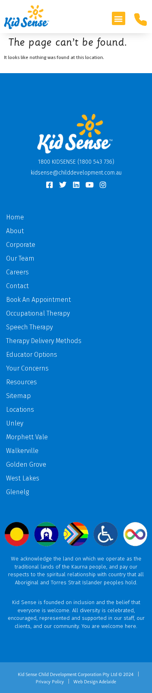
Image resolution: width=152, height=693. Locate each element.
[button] (118, 18)
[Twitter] (62, 184)
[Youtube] (89, 184)
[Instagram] (103, 184)
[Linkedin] (76, 184)
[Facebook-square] (49, 184)
